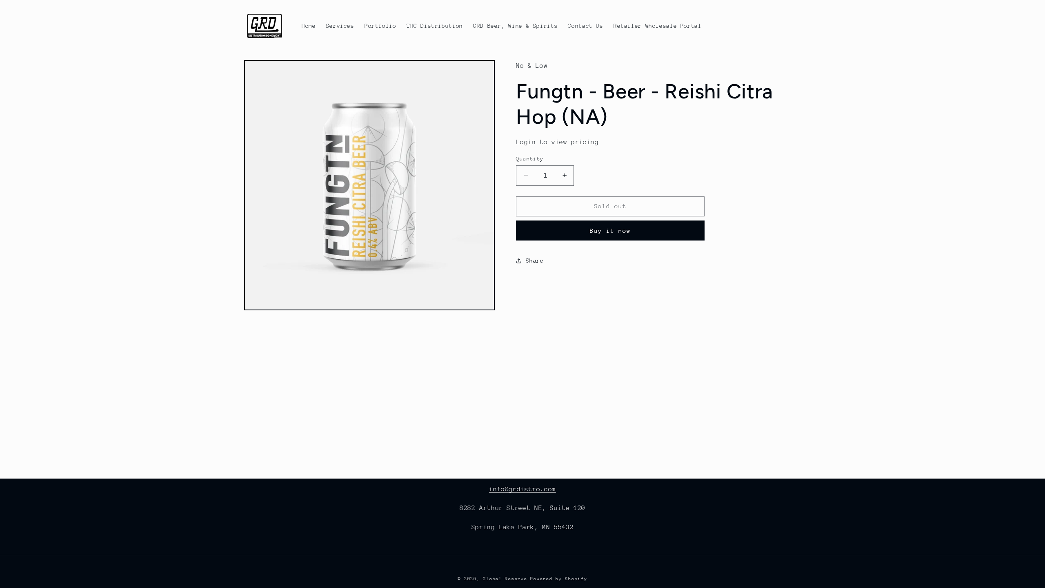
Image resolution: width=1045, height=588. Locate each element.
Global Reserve (505, 578)
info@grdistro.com (522, 489)
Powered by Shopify (558, 578)
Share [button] (534, 260)
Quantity (529, 158)
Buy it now (610, 230)
